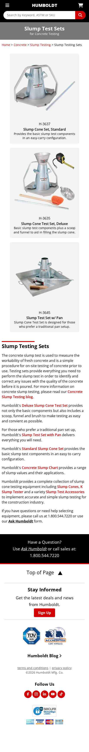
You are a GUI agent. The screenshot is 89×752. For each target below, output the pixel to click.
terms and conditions (32, 668)
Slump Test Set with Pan (41, 434)
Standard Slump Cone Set (43, 448)
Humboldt (44, 5)
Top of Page (41, 572)
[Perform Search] (80, 15)
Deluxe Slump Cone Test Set (45, 405)
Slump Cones (68, 486)
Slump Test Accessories (65, 491)
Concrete (20, 45)
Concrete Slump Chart (40, 467)
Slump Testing (40, 45)
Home (6, 45)
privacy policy (62, 668)
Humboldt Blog (42, 655)
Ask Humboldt (20, 521)
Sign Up (44, 612)
